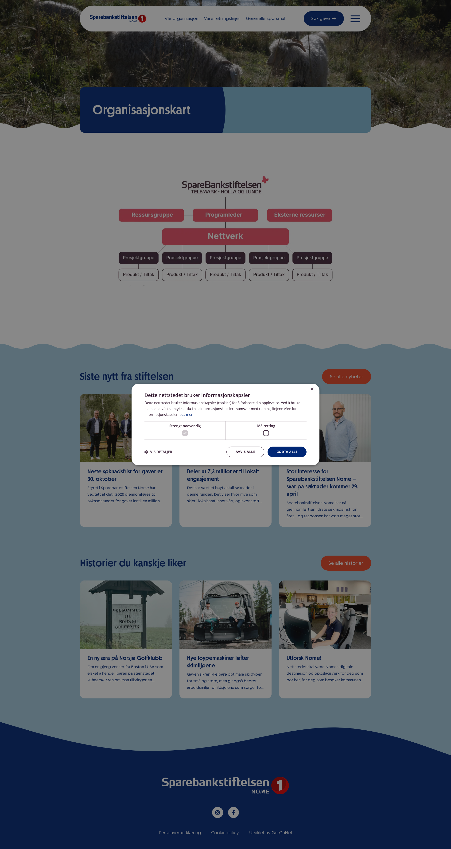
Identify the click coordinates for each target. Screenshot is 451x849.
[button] (158, 452)
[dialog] (225, 424)
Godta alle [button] (287, 451)
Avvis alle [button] (245, 451)
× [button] (312, 389)
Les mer (186, 415)
